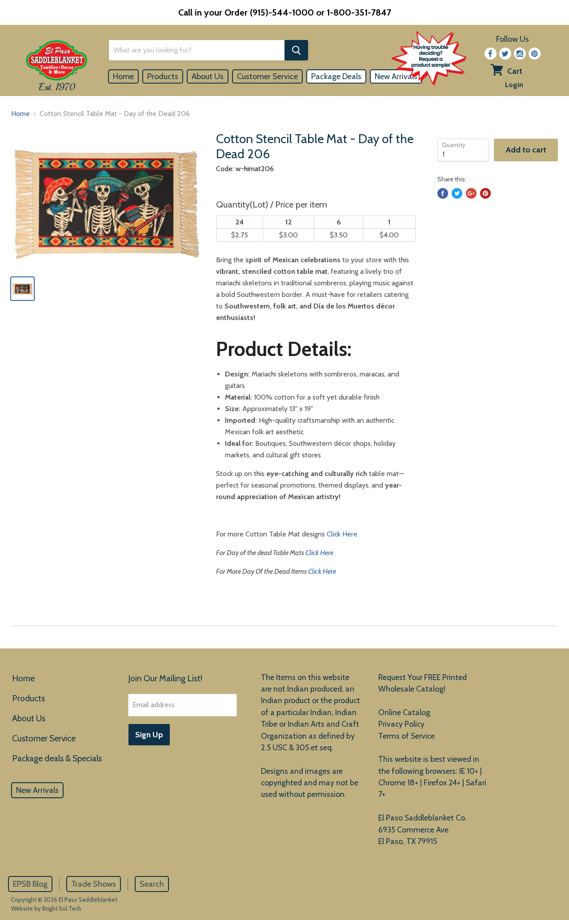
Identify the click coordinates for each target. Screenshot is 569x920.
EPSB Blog (30, 884)
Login (514, 84)
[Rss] (520, 54)
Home (123, 76)
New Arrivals (37, 790)
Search (152, 884)
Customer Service (267, 76)
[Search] (296, 50)
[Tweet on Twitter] (457, 193)
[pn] (535, 54)
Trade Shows (93, 884)
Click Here (342, 534)
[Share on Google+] (471, 193)
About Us (208, 76)
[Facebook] (491, 54)
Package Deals (336, 76)
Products (162, 76)
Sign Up (149, 735)
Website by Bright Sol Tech (46, 908)
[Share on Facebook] (442, 193)
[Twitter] (505, 54)
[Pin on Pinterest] (485, 193)
